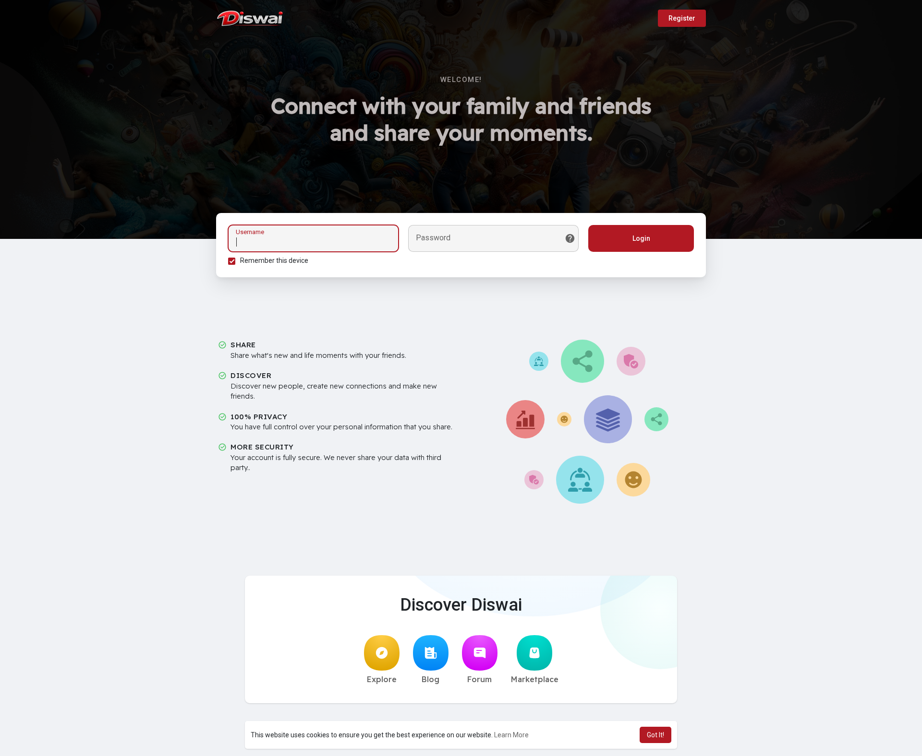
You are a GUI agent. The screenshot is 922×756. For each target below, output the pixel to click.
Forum (479, 679)
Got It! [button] (655, 735)
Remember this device (274, 260)
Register (681, 18)
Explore (382, 679)
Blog (430, 679)
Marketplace (534, 679)
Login (641, 238)
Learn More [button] (511, 735)
